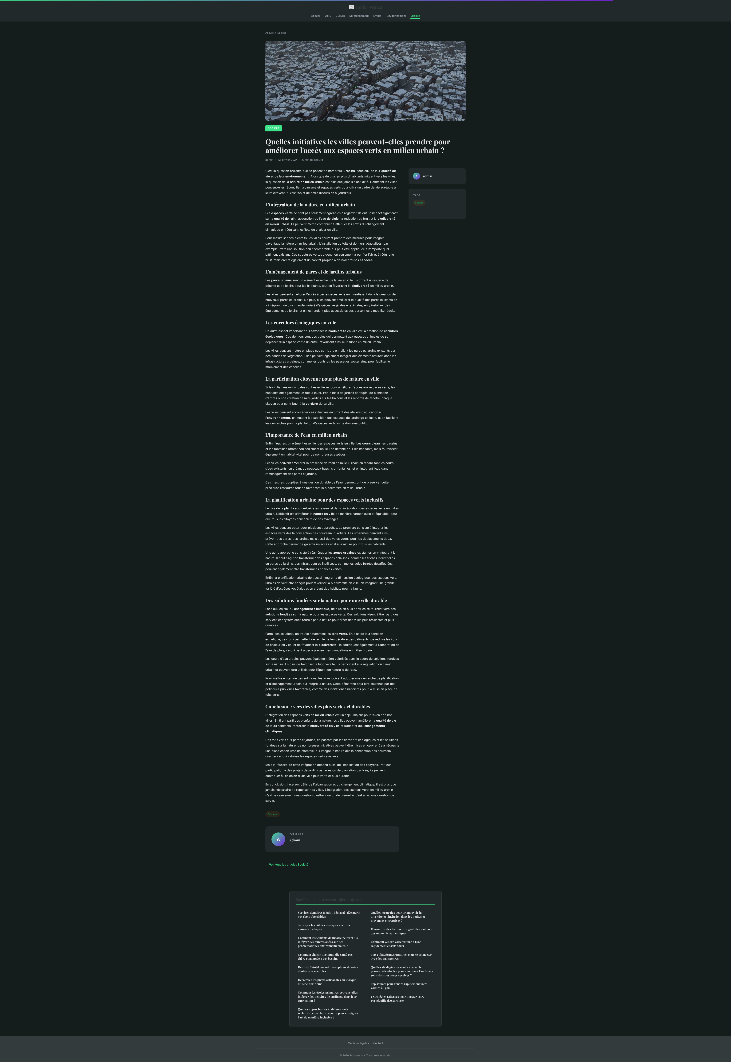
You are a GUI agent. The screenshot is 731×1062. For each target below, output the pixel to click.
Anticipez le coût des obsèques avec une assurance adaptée (324, 927)
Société (415, 15)
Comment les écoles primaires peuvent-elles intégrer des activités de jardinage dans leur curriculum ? (328, 996)
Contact (378, 1043)
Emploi (377, 15)
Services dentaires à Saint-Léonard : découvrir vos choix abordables (329, 914)
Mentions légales (358, 1043)
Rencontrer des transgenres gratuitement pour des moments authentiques (402, 931)
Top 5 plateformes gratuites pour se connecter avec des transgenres (401, 956)
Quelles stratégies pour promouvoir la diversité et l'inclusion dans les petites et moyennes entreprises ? (398, 917)
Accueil (316, 15)
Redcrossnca (365, 7)
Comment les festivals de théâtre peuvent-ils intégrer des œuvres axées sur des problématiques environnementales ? (328, 942)
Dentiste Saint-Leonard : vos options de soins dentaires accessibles (328, 969)
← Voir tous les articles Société (286, 864)
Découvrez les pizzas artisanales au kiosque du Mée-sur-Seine (327, 982)
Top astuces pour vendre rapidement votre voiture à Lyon (399, 986)
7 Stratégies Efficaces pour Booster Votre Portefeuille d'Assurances (397, 998)
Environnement (396, 15)
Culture (340, 15)
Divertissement (359, 15)
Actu (328, 15)
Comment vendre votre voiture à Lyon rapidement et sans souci (396, 944)
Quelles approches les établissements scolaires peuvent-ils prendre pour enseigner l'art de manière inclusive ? (328, 1013)
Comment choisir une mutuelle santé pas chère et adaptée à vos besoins (325, 956)
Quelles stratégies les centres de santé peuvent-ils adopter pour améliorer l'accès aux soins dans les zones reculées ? (402, 971)
